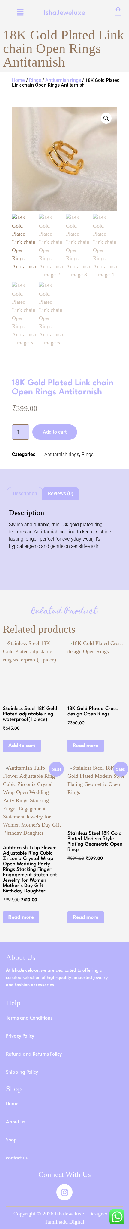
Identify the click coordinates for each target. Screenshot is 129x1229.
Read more (85, 745)
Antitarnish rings (63, 80)
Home (18, 80)
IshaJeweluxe (64, 13)
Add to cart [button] (21, 745)
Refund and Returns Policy (34, 1053)
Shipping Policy (22, 1071)
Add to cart (55, 432)
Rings (35, 80)
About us (15, 1121)
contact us (17, 1157)
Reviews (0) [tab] (61, 493)
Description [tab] (25, 493)
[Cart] (118, 12)
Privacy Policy (20, 1035)
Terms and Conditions (29, 1017)
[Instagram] (64, 1192)
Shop (11, 1139)
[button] (20, 12)
